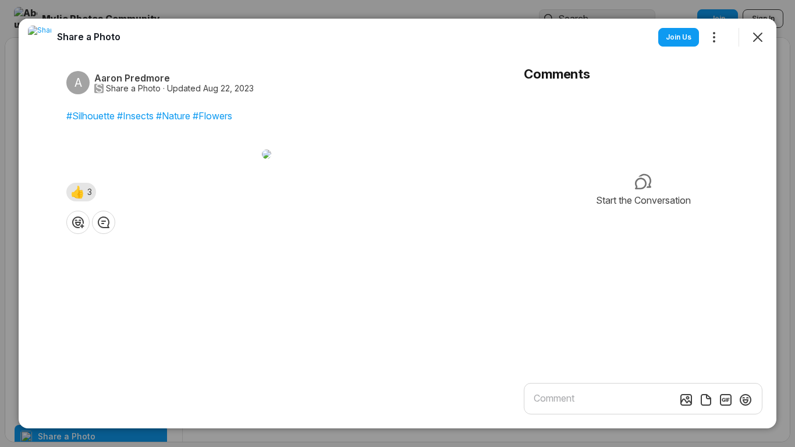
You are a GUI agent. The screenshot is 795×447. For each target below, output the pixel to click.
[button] (81, 192)
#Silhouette (90, 116)
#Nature (173, 116)
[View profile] (39, 37)
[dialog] (397, 223)
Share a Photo (133, 88)
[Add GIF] (725, 400)
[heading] (88, 36)
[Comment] (103, 222)
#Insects (135, 116)
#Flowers (212, 116)
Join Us (678, 37)
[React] (78, 222)
